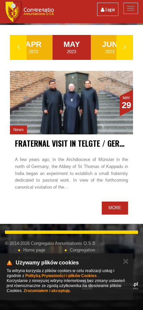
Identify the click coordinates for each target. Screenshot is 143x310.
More (114, 207)
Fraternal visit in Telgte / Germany (75, 143)
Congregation (82, 249)
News (18, 129)
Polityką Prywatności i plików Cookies (61, 275)
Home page (34, 249)
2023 (33, 47)
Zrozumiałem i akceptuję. (47, 290)
